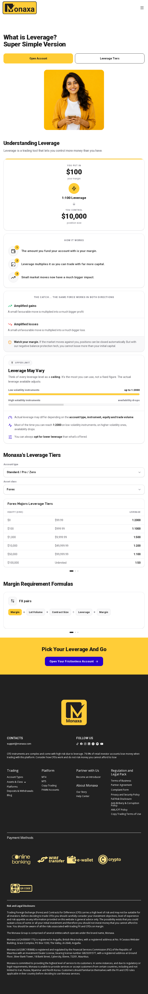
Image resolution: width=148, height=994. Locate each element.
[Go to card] (71, 571)
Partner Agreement (121, 785)
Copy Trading (49, 785)
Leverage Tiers (109, 58)
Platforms (12, 787)
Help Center (82, 796)
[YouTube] (101, 742)
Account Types (15, 777)
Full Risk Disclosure (121, 799)
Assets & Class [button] (15, 782)
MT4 (44, 777)
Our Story (81, 792)
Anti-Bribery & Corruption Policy (125, 804)
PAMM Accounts (50, 790)
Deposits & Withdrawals (20, 791)
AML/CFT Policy (119, 810)
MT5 (44, 781)
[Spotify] (97, 742)
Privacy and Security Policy (125, 795)
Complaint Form (120, 789)
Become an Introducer (88, 777)
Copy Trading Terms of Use (126, 814)
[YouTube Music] (93, 742)
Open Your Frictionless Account (72, 661)
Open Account (38, 58)
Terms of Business (121, 781)
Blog (9, 795)
